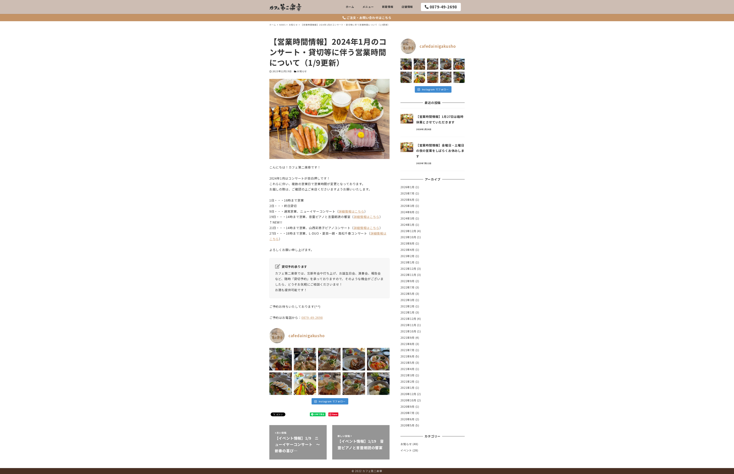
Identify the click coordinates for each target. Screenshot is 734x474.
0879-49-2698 (312, 317)
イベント (406, 450)
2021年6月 (407, 356)
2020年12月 (408, 394)
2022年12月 (408, 269)
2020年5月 (407, 425)
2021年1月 (407, 388)
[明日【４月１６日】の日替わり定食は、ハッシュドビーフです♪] (354, 359)
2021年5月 (407, 363)
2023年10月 (408, 237)
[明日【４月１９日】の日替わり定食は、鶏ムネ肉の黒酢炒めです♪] (280, 359)
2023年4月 (407, 250)
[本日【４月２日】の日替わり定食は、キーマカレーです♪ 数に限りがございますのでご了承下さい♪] (280, 383)
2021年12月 (408, 319)
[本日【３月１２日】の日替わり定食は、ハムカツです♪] (329, 383)
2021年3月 (407, 375)
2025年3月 (407, 206)
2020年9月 (407, 406)
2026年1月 (407, 187)
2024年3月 (407, 218)
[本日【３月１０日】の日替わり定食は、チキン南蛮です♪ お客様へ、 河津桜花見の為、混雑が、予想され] (354, 383)
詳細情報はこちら (351, 211)
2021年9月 (407, 337)
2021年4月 (407, 369)
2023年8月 (407, 243)
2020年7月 (407, 413)
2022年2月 (407, 306)
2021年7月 (407, 350)
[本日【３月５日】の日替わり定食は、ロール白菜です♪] (378, 383)
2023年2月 (407, 256)
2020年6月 (407, 419)
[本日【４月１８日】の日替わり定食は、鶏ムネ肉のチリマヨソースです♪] (305, 359)
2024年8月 (407, 212)
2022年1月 (407, 312)
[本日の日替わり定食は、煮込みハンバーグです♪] (305, 383)
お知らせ (302, 71)
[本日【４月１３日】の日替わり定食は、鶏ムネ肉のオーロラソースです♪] (378, 359)
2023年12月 (408, 231)
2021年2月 (407, 381)
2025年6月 (407, 199)
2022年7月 (407, 287)
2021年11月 (408, 325)
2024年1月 (407, 225)
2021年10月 (408, 331)
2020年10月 (408, 400)
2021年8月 (407, 344)
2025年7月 (407, 193)
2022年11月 (408, 275)
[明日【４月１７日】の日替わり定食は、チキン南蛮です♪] (329, 359)
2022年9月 (407, 281)
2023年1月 (407, 262)
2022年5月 (407, 294)
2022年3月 (407, 300)
